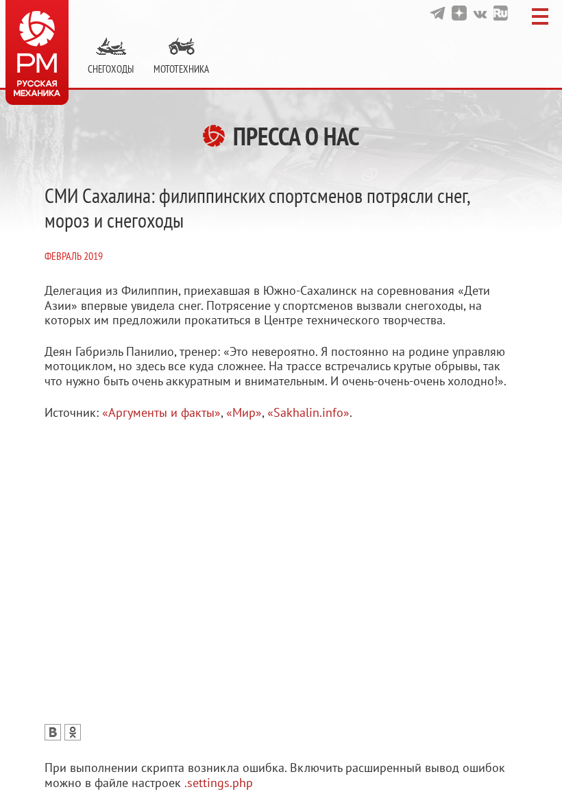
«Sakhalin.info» (308, 412)
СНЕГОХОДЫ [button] (111, 68)
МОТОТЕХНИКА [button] (181, 68)
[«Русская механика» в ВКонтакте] (480, 13)
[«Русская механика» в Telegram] (437, 13)
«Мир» (244, 412)
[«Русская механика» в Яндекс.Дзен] (459, 13)
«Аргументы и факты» (161, 412)
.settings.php (218, 782)
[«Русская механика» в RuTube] (500, 13)
